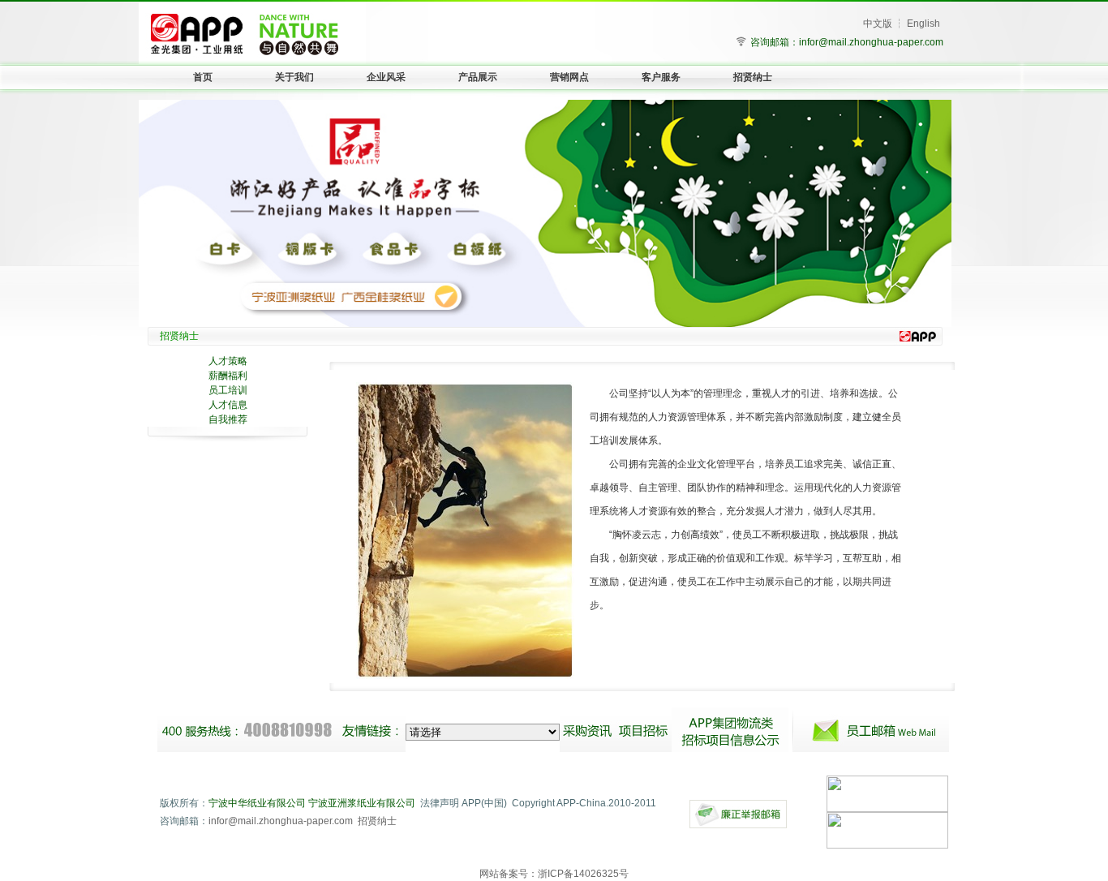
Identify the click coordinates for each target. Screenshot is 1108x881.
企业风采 (386, 77)
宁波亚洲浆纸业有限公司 (361, 803)
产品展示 (477, 77)
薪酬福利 (227, 375)
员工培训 (227, 390)
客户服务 (661, 77)
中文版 (877, 23)
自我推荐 (227, 419)
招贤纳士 (752, 77)
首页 (203, 77)
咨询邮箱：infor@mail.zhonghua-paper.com (846, 42)
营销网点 (569, 77)
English (923, 23)
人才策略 (227, 361)
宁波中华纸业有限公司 (257, 803)
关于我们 (294, 77)
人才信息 (227, 404)
